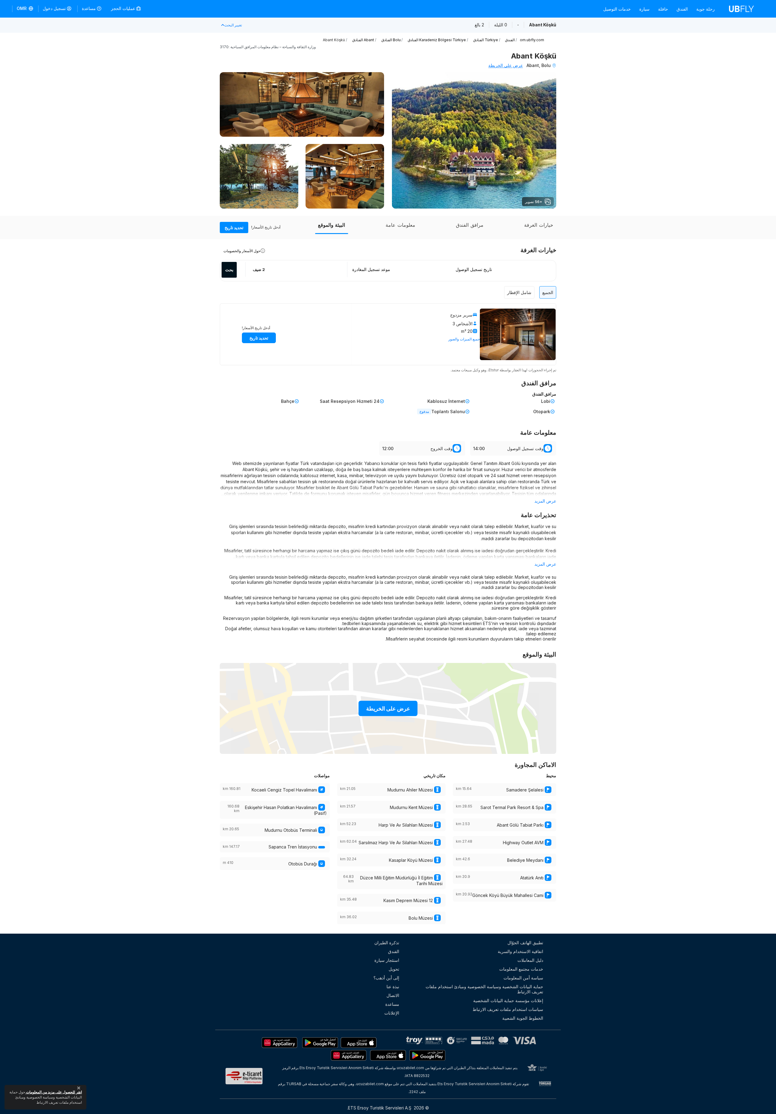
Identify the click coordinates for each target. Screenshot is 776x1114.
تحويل (394, 969)
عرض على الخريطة (505, 65)
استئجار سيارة (386, 960)
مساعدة (89, 8)
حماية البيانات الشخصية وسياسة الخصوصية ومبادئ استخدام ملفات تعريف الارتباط (484, 989)
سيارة (644, 9)
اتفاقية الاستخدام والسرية (520, 951)
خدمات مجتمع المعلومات (521, 969)
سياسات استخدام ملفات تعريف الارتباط (508, 1009)
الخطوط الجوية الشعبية (522, 1018)
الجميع (547, 292)
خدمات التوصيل (617, 9)
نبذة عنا (392, 986)
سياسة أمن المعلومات (523, 977)
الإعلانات (391, 1012)
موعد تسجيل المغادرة (371, 269)
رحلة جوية (705, 9)
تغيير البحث (233, 25)
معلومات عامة (400, 225)
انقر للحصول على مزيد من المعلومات (53, 1092)
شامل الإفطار (519, 292)
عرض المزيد (545, 500)
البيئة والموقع (331, 225)
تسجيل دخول (54, 8)
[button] (25, 8)
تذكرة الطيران (386, 942)
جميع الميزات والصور (464, 339)
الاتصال (392, 995)
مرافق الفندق (469, 225)
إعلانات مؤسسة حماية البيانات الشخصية (508, 1000)
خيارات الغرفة (538, 225)
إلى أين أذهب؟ (386, 977)
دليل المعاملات (530, 960)
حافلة (663, 9)
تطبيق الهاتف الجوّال (525, 942)
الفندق (682, 9)
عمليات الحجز (123, 8)
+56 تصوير (533, 201)
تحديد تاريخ (234, 227)
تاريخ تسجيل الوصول (474, 269)
